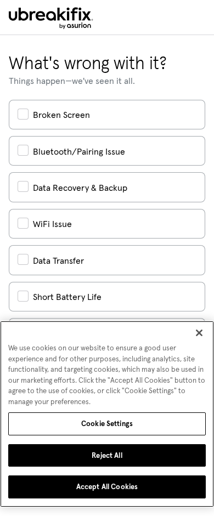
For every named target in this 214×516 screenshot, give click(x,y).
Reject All (107, 455)
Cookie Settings (107, 423)
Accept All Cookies (107, 486)
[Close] (199, 333)
